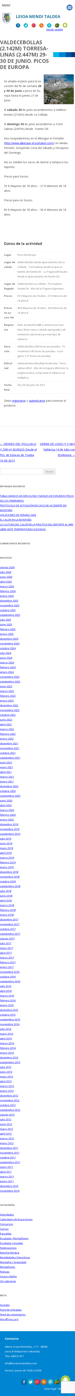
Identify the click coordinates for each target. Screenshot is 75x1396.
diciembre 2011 (9, 1148)
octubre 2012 (8, 1105)
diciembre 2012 (9, 1095)
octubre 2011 (8, 1157)
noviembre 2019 (9, 829)
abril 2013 (6, 1081)
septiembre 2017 (10, 934)
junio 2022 (6, 719)
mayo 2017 (6, 948)
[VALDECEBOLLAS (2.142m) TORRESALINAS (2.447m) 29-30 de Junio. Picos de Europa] (59, 103)
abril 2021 (6, 772)
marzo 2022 (7, 729)
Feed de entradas (11, 1310)
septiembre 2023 (10, 681)
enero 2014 (7, 1053)
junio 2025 (6, 624)
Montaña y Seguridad (13, 1262)
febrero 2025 (8, 629)
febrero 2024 (8, 667)
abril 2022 (6, 724)
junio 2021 (6, 762)
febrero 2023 (8, 696)
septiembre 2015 (10, 1019)
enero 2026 (7, 596)
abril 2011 (6, 1172)
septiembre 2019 (10, 834)
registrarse (19, 401)
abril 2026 (6, 581)
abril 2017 (6, 953)
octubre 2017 (8, 929)
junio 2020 (6, 800)
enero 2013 (7, 1091)
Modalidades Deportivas (15, 1257)
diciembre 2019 (9, 824)
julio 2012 (5, 1119)
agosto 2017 (7, 938)
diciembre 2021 (9, 743)
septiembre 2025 (10, 615)
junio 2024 (6, 658)
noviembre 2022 (9, 710)
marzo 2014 (7, 1043)
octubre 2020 (8, 791)
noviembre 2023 (9, 677)
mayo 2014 (6, 1033)
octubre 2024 (8, 648)
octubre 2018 (8, 881)
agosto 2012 (7, 1114)
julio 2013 (5, 1067)
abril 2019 (6, 853)
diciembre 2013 (9, 1057)
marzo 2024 (7, 662)
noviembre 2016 (9, 972)
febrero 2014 (8, 1048)
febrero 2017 (8, 962)
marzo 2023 (7, 691)
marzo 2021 (7, 777)
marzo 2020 (7, 810)
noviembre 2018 (9, 876)
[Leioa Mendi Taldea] (6, 19)
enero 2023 (7, 700)
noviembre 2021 (9, 748)
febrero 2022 (8, 734)
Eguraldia (5, 1233)
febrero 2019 (8, 862)
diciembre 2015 (9, 1010)
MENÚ (6, 5)
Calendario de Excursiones (16, 1219)
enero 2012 (7, 1143)
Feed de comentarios (13, 1314)
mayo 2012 (6, 1129)
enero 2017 (7, 967)
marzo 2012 (7, 1138)
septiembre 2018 (10, 886)
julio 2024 (5, 653)
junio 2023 (6, 686)
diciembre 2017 (9, 919)
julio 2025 (5, 619)
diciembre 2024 (9, 638)
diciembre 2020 (9, 786)
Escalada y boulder (11, 1243)
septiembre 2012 (10, 1110)
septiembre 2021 (10, 757)
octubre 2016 (8, 976)
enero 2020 (7, 819)
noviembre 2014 (9, 1024)
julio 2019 (5, 838)
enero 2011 (7, 1181)
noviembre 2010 (9, 1191)
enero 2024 (7, 672)
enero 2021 (7, 781)
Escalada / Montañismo (14, 1238)
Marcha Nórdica (9, 1252)
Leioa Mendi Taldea (38, 16)
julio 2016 (5, 986)
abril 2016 (6, 991)
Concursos (6, 1224)
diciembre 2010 (9, 1186)
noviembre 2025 (9, 605)
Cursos (4, 1229)
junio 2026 (6, 577)
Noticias (5, 1271)
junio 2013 (6, 1072)
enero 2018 (7, 915)
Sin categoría (8, 1281)
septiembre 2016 (10, 981)
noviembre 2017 (9, 924)
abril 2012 (6, 1133)
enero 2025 (7, 634)
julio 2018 (5, 891)
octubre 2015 (8, 1014)
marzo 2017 (7, 957)
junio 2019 (6, 843)
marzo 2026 (7, 586)
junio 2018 (6, 895)
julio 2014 (5, 1029)
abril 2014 (6, 1038)
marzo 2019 (7, 857)
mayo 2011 (6, 1167)
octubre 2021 (8, 753)
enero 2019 (7, 867)
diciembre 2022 (9, 705)
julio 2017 (5, 943)
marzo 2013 (7, 1086)
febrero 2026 (8, 591)
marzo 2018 (7, 905)
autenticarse (37, 401)
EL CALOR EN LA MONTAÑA (15, 520)
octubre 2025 (8, 610)
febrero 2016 (8, 1000)
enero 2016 (7, 1005)
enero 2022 (7, 738)
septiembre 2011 (10, 1162)
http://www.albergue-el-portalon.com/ (29, 143)
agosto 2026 (7, 567)
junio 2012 (6, 1124)
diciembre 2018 (9, 872)
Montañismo (7, 1267)
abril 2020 (6, 805)
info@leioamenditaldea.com (21, 1363)
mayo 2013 (6, 1076)
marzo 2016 (7, 995)
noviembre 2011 (9, 1152)
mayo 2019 (6, 848)
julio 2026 (5, 572)
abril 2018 (6, 900)
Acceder (5, 1305)
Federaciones (8, 1248)
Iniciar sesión (54, 29)
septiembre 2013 (10, 1062)
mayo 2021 (6, 767)
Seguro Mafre (8, 1276)
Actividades (7, 1214)
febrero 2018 (8, 910)
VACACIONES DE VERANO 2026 (18, 515)
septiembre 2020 (10, 796)
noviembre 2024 (9, 643)
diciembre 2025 (9, 600)
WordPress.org (9, 1319)
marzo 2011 (7, 1176)
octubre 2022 (8, 715)
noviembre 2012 (9, 1100)
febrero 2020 (8, 815)
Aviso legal (50, 1388)
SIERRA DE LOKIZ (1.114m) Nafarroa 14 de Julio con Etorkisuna (57, 449)
